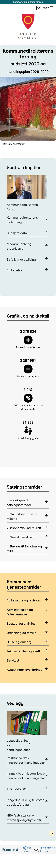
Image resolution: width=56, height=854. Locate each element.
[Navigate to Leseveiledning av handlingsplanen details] (28, 723)
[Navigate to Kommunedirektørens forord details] (28, 187)
